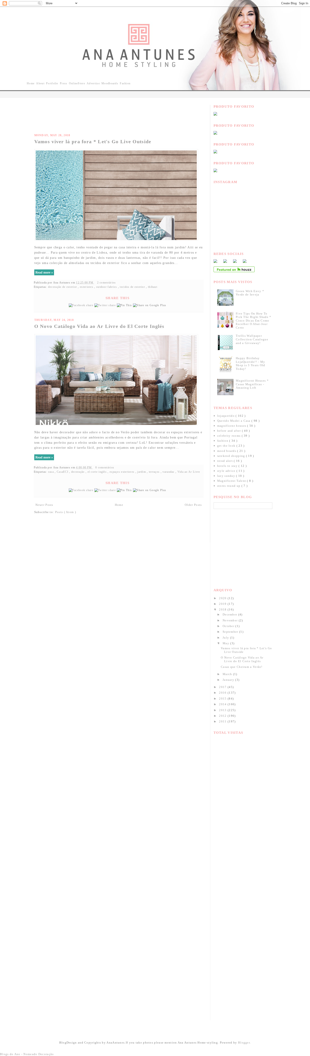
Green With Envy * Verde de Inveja (250, 292)
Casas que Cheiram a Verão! (242, 666)
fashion (223, 440)
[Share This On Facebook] (81, 305)
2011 (223, 721)
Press (63, 83)
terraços (155, 471)
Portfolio (52, 83)
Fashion (125, 83)
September (231, 631)
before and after (229, 430)
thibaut (152, 287)
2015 (223, 698)
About (40, 83)
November (231, 620)
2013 (223, 710)
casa (51, 471)
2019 (223, 604)
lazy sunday (226, 475)
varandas (168, 471)
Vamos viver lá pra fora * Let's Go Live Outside (92, 141)
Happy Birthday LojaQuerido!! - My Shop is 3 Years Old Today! (250, 363)
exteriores (87, 287)
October (229, 626)
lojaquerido (226, 415)
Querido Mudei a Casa (234, 420)
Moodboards (109, 83)
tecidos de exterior (133, 287)
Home (30, 83)
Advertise (93, 83)
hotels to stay (228, 465)
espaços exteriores (122, 471)
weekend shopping (231, 456)
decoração (78, 471)
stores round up (229, 485)
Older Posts (193, 504)
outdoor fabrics (107, 287)
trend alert (225, 461)
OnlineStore (77, 83)
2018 (223, 609)
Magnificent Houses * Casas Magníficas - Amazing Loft (252, 384)
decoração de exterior (63, 287)
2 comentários (107, 282)
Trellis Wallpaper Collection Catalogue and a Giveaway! (252, 339)
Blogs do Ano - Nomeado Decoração (27, 1054)
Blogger (244, 1042)
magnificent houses (232, 425)
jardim (142, 471)
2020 (223, 598)
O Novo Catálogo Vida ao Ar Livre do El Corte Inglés (99, 326)
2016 (223, 692)
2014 (223, 704)
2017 (223, 687)
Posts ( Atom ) (65, 512)
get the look (226, 445)
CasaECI (63, 471)
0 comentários (105, 467)
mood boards (227, 451)
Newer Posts (44, 504)
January (229, 679)
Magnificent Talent (232, 480)
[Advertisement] (116, 115)
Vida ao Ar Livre (188, 471)
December (230, 614)
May (226, 643)
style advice (226, 470)
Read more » (44, 272)
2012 (223, 715)
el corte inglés (98, 471)
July (226, 637)
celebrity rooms (229, 435)
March (228, 674)
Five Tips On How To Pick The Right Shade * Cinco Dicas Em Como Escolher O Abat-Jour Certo (253, 320)
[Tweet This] (105, 305)
